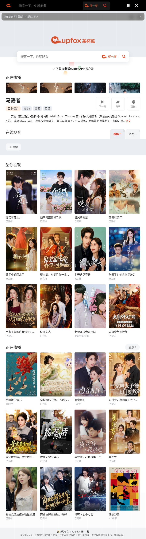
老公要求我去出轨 (85, 331)
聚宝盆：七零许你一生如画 (56, 274)
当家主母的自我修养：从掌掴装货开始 (21, 331)
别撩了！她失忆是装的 (122, 274)
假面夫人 (45, 331)
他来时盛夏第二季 (50, 217)
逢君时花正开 (14, 217)
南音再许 (80, 399)
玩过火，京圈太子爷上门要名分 (124, 399)
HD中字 (13, 147)
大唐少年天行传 (118, 331)
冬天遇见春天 (82, 274)
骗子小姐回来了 (15, 274)
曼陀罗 (113, 457)
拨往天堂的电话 (49, 457)
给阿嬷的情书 (14, 399)
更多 (131, 347)
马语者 (13, 100)
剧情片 (15, 108)
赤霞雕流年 (115, 217)
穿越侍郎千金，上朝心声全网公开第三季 (56, 399)
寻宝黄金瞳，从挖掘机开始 (21, 457)
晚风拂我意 (81, 217)
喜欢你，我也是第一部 (88, 457)
